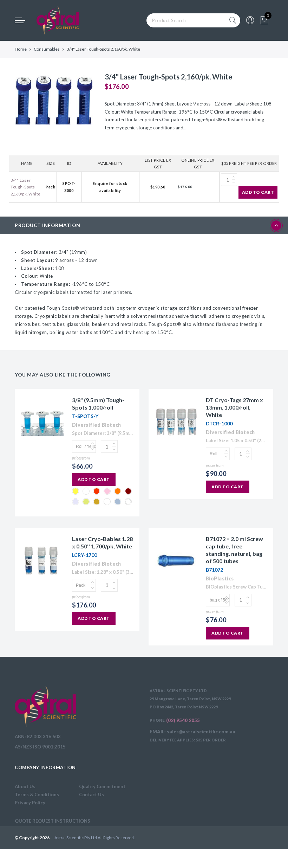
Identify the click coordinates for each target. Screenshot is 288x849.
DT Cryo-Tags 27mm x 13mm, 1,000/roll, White (234, 407)
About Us (25, 786)
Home (21, 49)
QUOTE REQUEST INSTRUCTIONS (52, 821)
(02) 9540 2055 (183, 720)
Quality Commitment (102, 786)
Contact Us (91, 794)
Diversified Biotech (96, 425)
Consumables (47, 49)
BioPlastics (220, 578)
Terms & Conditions (37, 794)
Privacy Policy (30, 802)
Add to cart (258, 192)
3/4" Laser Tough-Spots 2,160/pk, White (26, 187)
